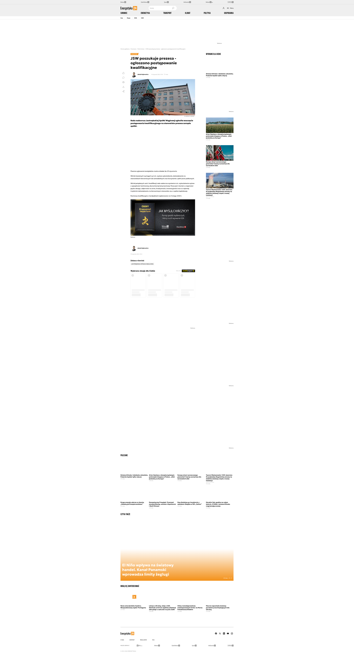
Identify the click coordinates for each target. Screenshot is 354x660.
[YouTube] (228, 633)
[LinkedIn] (224, 633)
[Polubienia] (123, 73)
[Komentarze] (123, 77)
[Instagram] (232, 633)
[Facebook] (216, 633)
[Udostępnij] (123, 91)
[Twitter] (220, 633)
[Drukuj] (123, 82)
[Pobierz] (123, 87)
